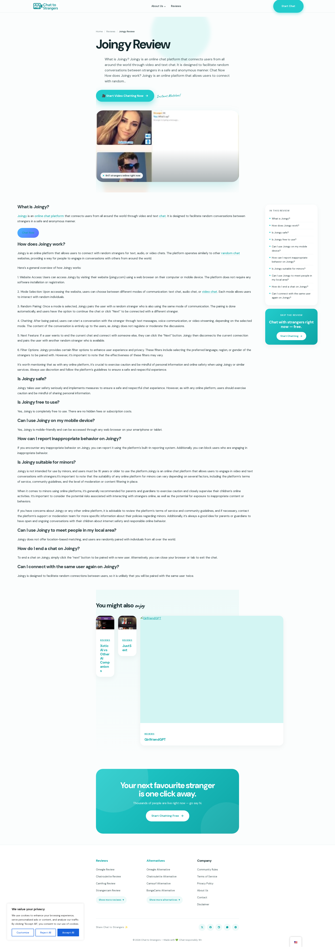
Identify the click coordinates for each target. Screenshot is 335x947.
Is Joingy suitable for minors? (289, 268)
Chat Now (28, 232)
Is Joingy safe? (280, 232)
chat (162, 216)
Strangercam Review (108, 890)
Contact (202, 897)
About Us (202, 890)
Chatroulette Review (108, 876)
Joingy (22, 216)
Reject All (45, 932)
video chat (209, 292)
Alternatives (156, 861)
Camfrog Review (105, 883)
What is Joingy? (281, 218)
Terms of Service (207, 876)
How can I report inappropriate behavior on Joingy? (289, 259)
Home (99, 31)
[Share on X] (202, 927)
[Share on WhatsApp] (227, 927)
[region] (45, 921)
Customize (23, 932)
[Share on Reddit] (218, 927)
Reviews (110, 31)
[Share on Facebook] (210, 927)
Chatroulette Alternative (162, 876)
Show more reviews (111, 899)
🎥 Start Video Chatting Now (122, 96)
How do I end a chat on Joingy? (290, 286)
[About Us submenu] (165, 6)
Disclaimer (203, 904)
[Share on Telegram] (235, 927)
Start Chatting (289, 336)
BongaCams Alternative (161, 890)
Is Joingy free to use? (284, 239)
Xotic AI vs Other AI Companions (105, 658)
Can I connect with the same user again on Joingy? (291, 295)
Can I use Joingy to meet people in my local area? (292, 277)
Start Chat (288, 6)
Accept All (68, 932)
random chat (230, 253)
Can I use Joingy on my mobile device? (289, 248)
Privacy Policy (205, 883)
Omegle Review (105, 869)
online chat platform (49, 216)
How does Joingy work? (285, 225)
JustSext (126, 648)
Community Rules (207, 869)
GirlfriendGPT (155, 740)
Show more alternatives (164, 899)
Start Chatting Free (165, 816)
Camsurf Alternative (159, 883)
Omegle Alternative (158, 869)
